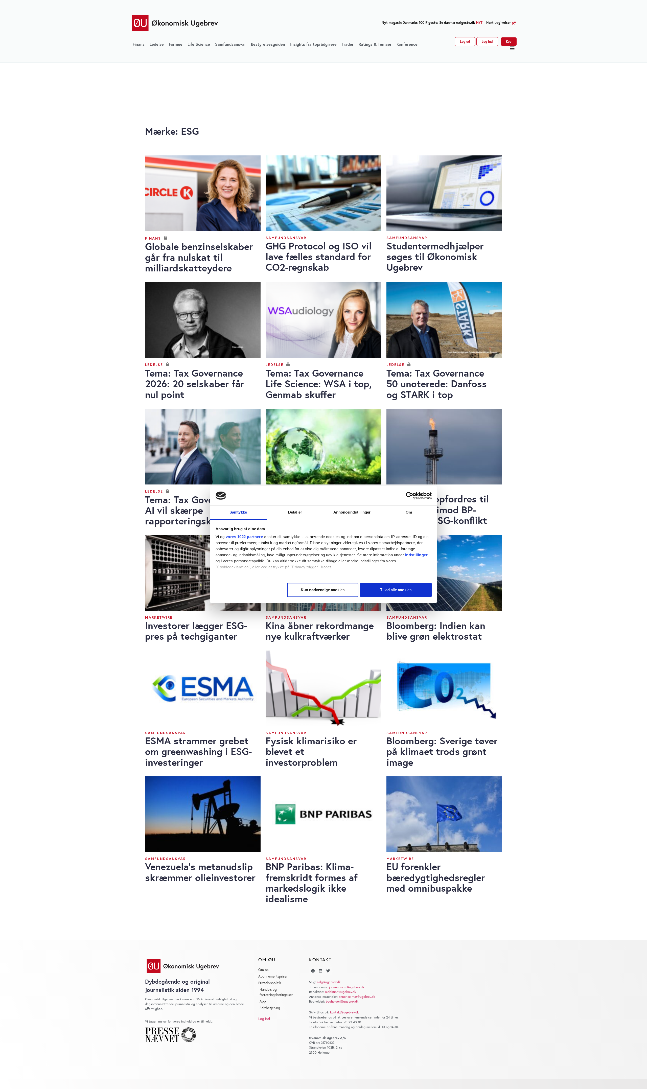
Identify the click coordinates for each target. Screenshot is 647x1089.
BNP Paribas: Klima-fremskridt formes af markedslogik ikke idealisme (312, 882)
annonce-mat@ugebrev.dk (357, 996)
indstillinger (416, 555)
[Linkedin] (320, 971)
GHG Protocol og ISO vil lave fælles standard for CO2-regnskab (319, 256)
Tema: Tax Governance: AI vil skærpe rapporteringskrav (195, 510)
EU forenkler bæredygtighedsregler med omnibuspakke (435, 877)
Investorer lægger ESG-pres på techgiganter (196, 630)
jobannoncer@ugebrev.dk (346, 987)
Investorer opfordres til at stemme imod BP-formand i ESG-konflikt (437, 509)
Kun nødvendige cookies (322, 590)
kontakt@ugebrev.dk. (344, 1012)
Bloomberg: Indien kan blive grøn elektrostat (435, 630)
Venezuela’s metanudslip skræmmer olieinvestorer (200, 872)
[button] (512, 48)
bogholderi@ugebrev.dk (342, 1001)
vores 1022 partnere (244, 537)
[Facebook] (313, 971)
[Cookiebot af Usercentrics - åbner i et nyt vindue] (409, 495)
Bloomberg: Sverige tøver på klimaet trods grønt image (442, 751)
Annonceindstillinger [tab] (352, 512)
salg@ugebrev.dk (328, 982)
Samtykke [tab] (238, 512)
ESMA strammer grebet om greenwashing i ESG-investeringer (198, 751)
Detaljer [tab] (295, 512)
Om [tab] (409, 512)
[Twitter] (328, 971)
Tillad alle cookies (395, 590)
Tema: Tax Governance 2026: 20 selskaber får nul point (194, 383)
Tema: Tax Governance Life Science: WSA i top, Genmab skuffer (319, 383)
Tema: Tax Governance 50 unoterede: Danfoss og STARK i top (436, 383)
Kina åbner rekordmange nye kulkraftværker (320, 630)
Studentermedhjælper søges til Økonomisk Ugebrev (435, 256)
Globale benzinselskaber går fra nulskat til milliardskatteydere (199, 257)
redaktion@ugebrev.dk (340, 992)
